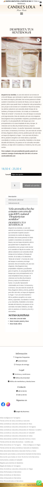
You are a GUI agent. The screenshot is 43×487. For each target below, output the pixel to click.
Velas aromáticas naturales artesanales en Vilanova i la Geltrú (20, 430)
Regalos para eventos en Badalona (11, 463)
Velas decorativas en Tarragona (10, 445)
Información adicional (15, 200)
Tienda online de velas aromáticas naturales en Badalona (19, 448)
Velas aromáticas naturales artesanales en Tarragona (18, 427)
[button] (38, 40)
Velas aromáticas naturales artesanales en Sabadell (17, 433)
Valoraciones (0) (13, 203)
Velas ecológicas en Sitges (31, 445)
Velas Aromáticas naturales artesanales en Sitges (16, 469)
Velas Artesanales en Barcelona (10, 478)
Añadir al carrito (32, 185)
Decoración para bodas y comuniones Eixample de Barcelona (20, 454)
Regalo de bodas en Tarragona (10, 466)
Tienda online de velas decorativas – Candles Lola (16, 442)
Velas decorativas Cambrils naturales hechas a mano (17, 439)
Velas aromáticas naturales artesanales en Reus (16, 424)
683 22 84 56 (22, 391)
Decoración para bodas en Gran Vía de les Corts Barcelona (19, 457)
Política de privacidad (22, 378)
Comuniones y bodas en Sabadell (11, 460)
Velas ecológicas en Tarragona (10, 418)
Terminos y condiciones (22, 374)
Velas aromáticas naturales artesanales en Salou (16, 436)
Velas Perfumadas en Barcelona (10, 472)
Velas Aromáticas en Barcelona (10, 475)
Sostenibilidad (22, 361)
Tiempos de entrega (22, 365)
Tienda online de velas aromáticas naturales (15, 421)
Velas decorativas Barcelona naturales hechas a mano (18, 451)
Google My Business (22, 411)
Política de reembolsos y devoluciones (22, 381)
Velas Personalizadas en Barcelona (11, 481)
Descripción (12, 196)
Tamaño (8, 174)
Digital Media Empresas (35, 485)
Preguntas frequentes (22, 357)
